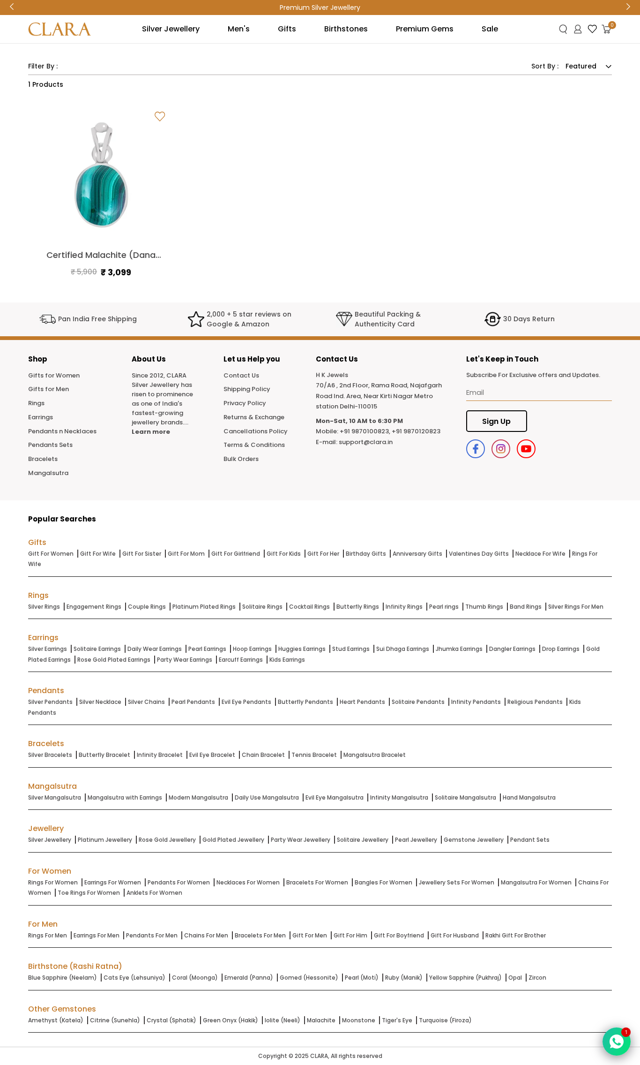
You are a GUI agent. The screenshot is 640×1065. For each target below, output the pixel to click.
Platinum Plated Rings (204, 607)
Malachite (321, 1020)
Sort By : (544, 66)
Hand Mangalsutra (529, 797)
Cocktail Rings (309, 607)
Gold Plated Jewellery (233, 840)
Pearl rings (444, 607)
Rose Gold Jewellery (167, 840)
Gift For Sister (141, 554)
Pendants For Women (179, 882)
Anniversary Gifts (417, 554)
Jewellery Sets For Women (456, 882)
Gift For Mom (186, 554)
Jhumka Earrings (459, 649)
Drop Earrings (561, 649)
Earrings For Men (96, 935)
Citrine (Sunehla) (115, 1020)
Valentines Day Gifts (479, 554)
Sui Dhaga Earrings (402, 649)
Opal (515, 978)
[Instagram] (500, 449)
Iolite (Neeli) (282, 1020)
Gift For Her (323, 554)
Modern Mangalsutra (198, 797)
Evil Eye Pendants (246, 702)
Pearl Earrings (207, 649)
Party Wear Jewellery (300, 840)
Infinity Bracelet (160, 755)
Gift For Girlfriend (235, 554)
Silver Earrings (47, 649)
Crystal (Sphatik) (171, 1020)
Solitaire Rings (262, 607)
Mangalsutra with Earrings (125, 797)
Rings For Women (53, 882)
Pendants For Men (152, 935)
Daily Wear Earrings (154, 649)
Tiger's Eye (397, 1020)
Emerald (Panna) (248, 978)
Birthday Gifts (366, 554)
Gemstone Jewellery (474, 840)
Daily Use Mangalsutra (267, 797)
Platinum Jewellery (105, 840)
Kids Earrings (287, 660)
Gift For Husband (455, 935)
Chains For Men (206, 935)
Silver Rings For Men (575, 607)
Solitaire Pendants (418, 702)
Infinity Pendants (476, 702)
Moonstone (358, 1020)
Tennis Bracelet (314, 755)
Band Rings (526, 607)
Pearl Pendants (193, 702)
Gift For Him (350, 935)
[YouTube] (526, 449)
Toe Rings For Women (89, 893)
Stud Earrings (351, 649)
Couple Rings (147, 607)
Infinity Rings (404, 607)
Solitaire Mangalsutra (465, 797)
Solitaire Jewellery (362, 840)
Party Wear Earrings (184, 660)
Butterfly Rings (357, 607)
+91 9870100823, (365, 431)
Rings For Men (47, 935)
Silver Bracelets (50, 755)
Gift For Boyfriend (399, 935)
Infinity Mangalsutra (399, 797)
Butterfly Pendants (305, 702)
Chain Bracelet (263, 755)
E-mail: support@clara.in (354, 442)
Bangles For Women (383, 882)
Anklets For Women (154, 893)
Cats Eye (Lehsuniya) (134, 978)
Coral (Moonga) (195, 978)
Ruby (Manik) (404, 978)
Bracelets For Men (260, 935)
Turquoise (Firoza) (445, 1020)
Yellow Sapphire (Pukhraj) (465, 978)
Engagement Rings (94, 607)
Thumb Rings (484, 607)
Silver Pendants (50, 702)
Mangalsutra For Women (536, 882)
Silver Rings (44, 607)
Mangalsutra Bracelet (374, 755)
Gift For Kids (284, 554)
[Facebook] (475, 449)
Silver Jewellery (49, 840)
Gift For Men (309, 935)
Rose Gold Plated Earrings (113, 660)
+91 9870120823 (416, 431)
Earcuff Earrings (241, 660)
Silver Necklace (100, 702)
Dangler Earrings (512, 649)
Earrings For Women (112, 882)
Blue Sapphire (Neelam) (62, 978)
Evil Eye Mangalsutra (334, 797)
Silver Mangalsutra (54, 797)
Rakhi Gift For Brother (515, 935)
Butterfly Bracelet (104, 755)
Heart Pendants (362, 702)
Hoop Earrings (252, 649)
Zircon (537, 978)
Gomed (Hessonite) (309, 978)
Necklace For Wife (540, 554)
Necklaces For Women (248, 882)
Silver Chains (146, 702)
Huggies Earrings (302, 649)
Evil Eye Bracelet (212, 755)
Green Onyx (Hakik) (230, 1020)
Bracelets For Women (317, 882)
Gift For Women (51, 554)
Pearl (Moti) (362, 978)
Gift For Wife (98, 554)
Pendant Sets (530, 840)
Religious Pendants (535, 702)
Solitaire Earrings (97, 649)
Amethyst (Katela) (55, 1020)
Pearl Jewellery (416, 840)
